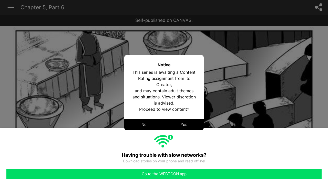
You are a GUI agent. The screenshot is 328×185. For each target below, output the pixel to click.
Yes (184, 124)
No (144, 124)
